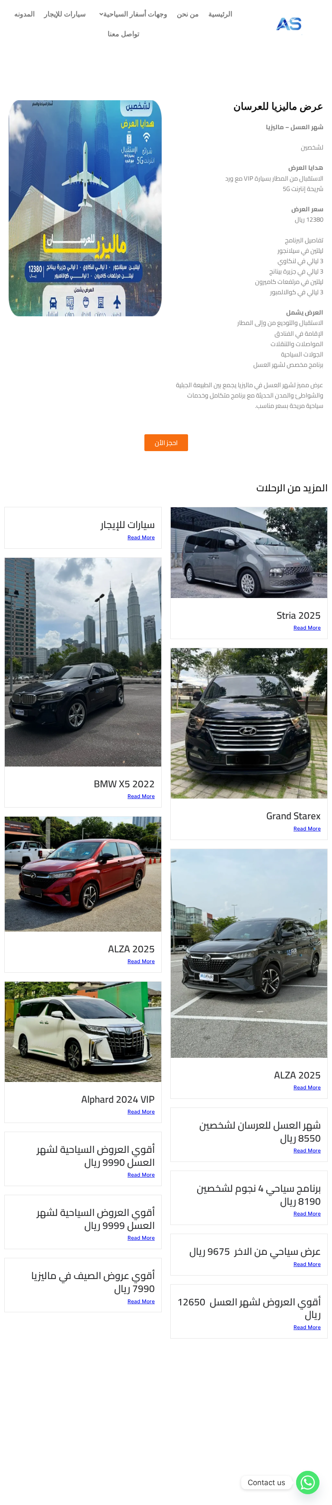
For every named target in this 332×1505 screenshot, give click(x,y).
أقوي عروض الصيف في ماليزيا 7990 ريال (93, 1282)
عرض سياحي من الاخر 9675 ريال (255, 1251)
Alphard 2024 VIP (118, 1099)
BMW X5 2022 (124, 783)
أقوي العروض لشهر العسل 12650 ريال (249, 1308)
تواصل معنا (123, 34)
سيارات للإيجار (65, 14)
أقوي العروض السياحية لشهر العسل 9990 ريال (96, 1155)
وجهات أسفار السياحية (135, 14)
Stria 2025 (299, 615)
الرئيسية (220, 14)
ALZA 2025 (131, 948)
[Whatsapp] (307, 1482)
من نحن (188, 14)
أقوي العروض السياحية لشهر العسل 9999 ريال (96, 1219)
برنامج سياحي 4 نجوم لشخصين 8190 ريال (259, 1194)
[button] (131, 14)
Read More (307, 627)
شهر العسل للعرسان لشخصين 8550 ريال (260, 1131)
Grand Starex (293, 815)
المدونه (24, 14)
